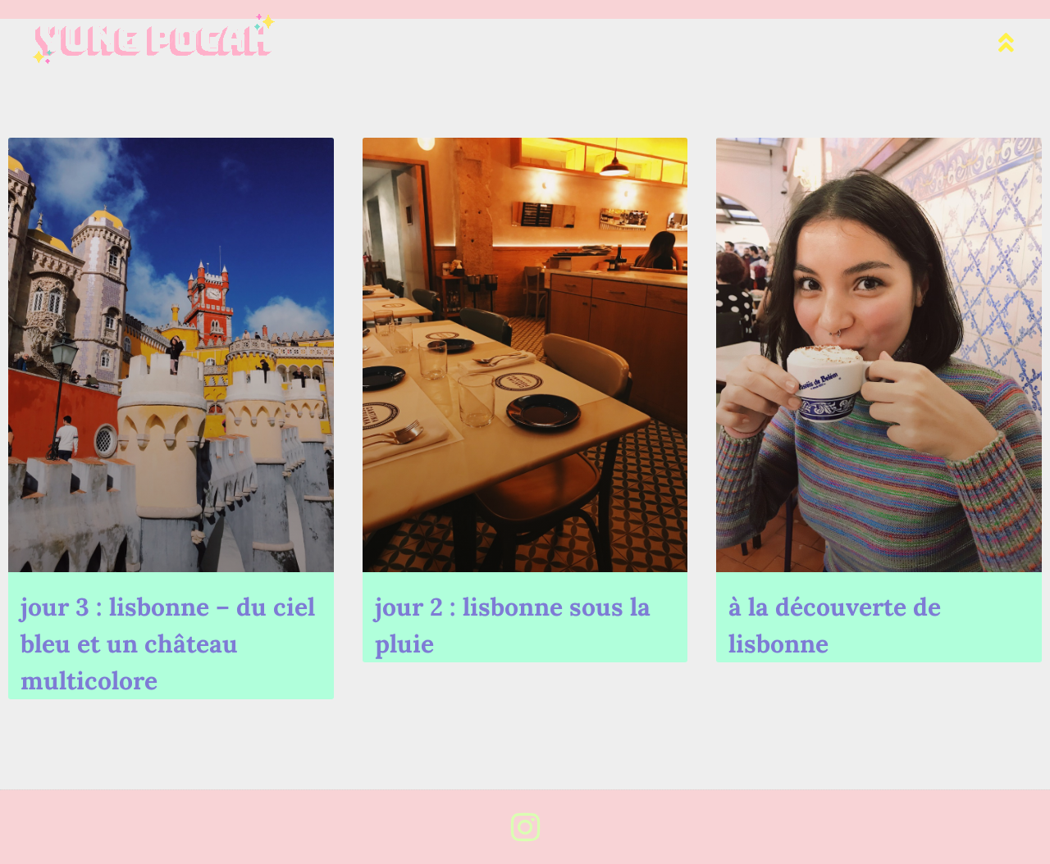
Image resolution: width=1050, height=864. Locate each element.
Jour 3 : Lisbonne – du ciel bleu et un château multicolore (168, 643)
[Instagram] (525, 827)
